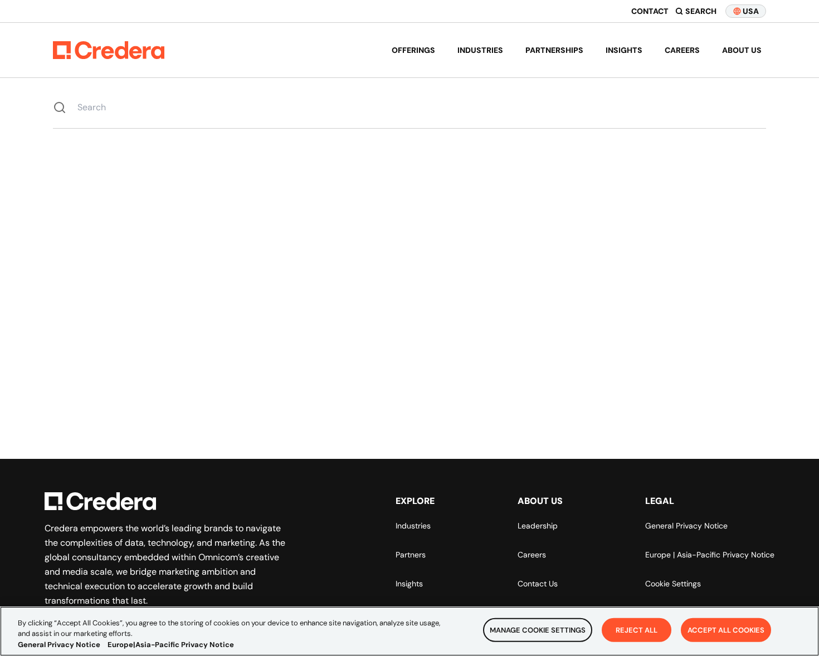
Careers (682, 50)
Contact (650, 11)
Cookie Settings (673, 584)
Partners (411, 555)
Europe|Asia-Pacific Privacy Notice (171, 644)
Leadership (538, 526)
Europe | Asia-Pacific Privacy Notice (709, 555)
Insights (624, 50)
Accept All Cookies (726, 629)
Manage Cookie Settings (538, 629)
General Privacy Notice (686, 526)
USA (751, 11)
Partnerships (554, 50)
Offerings (413, 50)
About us (742, 50)
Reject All (636, 629)
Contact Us (538, 584)
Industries (480, 50)
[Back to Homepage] (108, 50)
